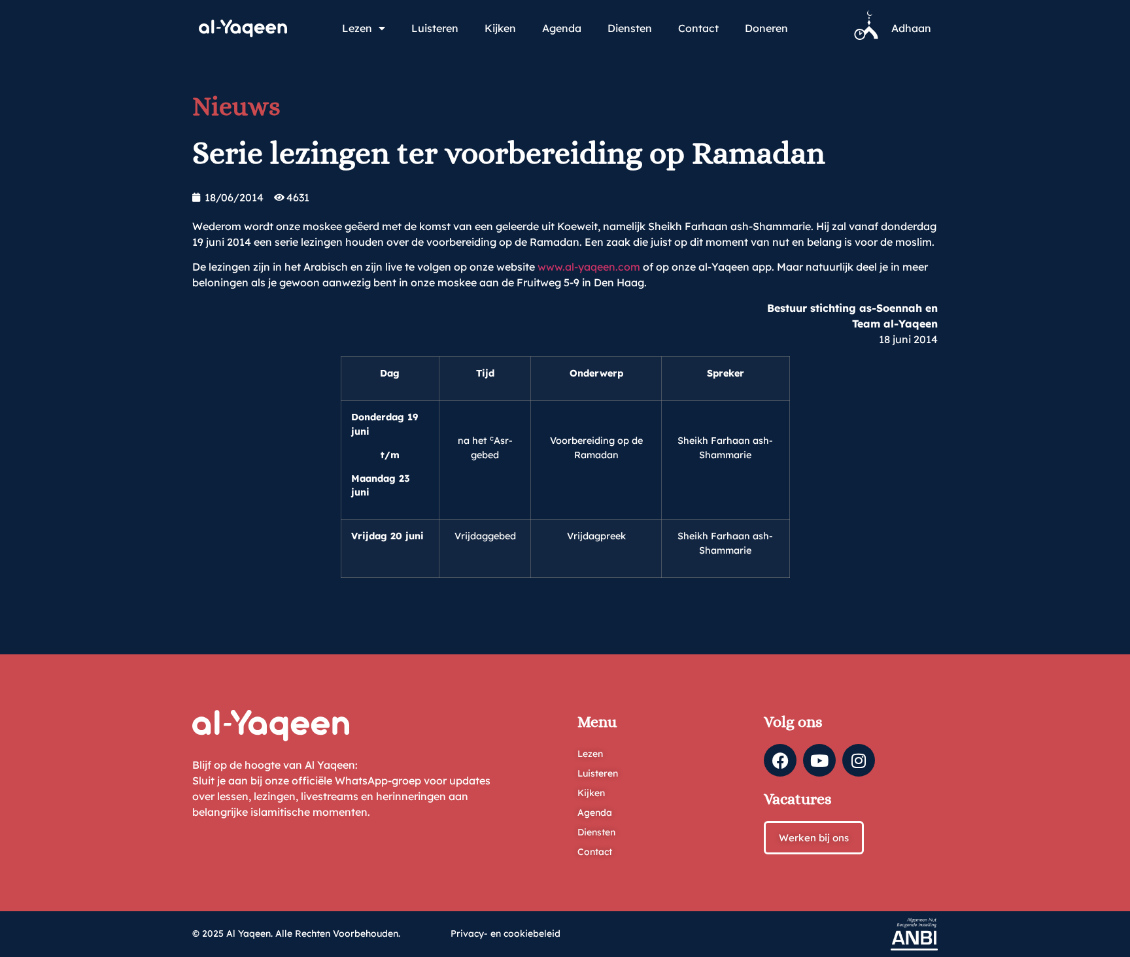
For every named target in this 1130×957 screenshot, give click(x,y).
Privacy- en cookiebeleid (505, 933)
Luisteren (434, 28)
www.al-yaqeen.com (589, 266)
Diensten (630, 28)
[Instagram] (858, 760)
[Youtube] (819, 760)
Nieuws (236, 106)
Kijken (500, 28)
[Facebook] (780, 760)
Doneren (766, 28)
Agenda (561, 28)
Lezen (357, 28)
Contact (698, 28)
